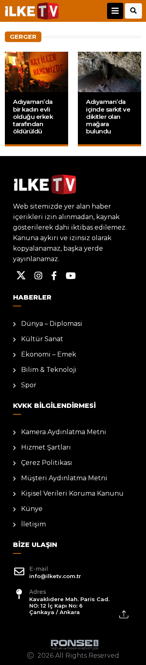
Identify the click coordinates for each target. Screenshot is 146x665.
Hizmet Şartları (46, 447)
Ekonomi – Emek (48, 354)
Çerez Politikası (46, 463)
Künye (32, 509)
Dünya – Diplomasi (51, 323)
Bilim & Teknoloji (49, 370)
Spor (28, 385)
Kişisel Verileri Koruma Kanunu (72, 493)
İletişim (33, 524)
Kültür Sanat (42, 339)
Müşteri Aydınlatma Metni (64, 478)
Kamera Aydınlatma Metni (63, 432)
